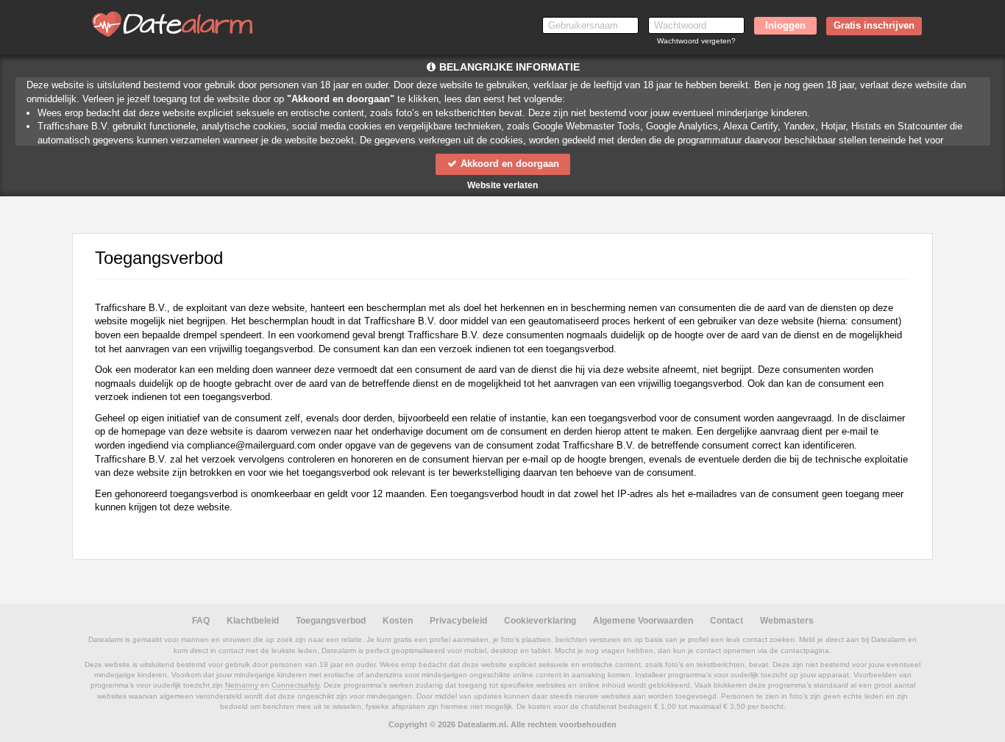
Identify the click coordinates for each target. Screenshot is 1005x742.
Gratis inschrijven (874, 25)
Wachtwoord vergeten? (696, 41)
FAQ (201, 621)
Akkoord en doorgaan (508, 163)
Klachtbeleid (253, 621)
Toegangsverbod (331, 621)
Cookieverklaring (540, 621)
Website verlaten (502, 185)
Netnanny (241, 685)
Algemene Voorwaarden (643, 621)
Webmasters (787, 621)
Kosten (398, 621)
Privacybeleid (458, 621)
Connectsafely (295, 685)
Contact (726, 621)
